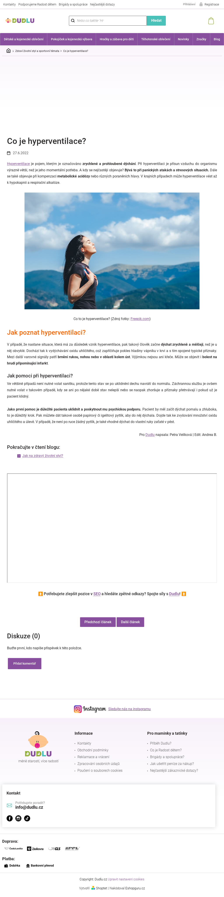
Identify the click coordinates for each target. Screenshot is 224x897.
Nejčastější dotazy (102, 4)
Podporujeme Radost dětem (37, 4)
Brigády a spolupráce (73, 4)
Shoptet (100, 888)
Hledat (154, 20)
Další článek (128, 622)
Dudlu (148, 435)
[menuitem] (23, 39)
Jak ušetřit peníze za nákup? (170, 764)
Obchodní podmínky (91, 750)
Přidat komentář (23, 663)
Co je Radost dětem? (163, 750)
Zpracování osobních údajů (97, 764)
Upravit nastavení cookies (124, 879)
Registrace (208, 4)
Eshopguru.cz (133, 888)
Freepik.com (138, 319)
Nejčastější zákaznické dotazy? (172, 770)
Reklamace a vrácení (92, 757)
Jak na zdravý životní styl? (41, 456)
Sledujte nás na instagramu (128, 709)
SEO (95, 593)
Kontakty (9, 4)
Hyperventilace (16, 164)
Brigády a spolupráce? (165, 757)
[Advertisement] (112, 92)
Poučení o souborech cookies (98, 770)
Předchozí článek (96, 622)
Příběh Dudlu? (158, 743)
